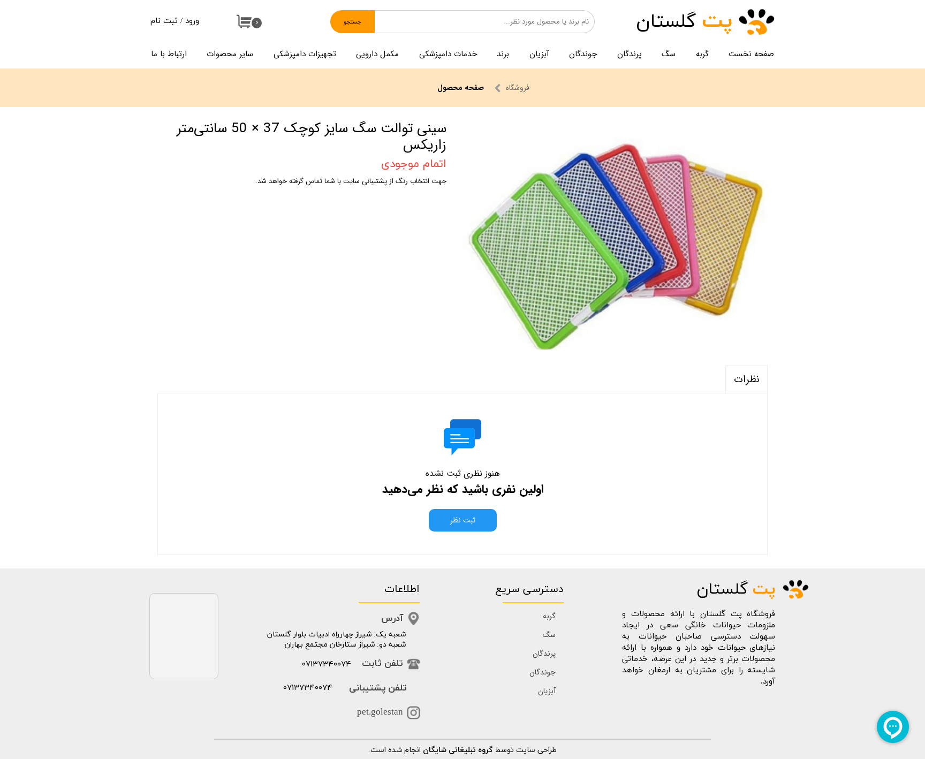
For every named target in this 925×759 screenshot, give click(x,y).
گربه (702, 54)
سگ (669, 54)
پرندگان (629, 54)
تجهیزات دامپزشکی (305, 54)
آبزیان (539, 54)
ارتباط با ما (169, 54)
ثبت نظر (462, 520)
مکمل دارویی (377, 54)
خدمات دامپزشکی (448, 54)
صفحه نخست (751, 54)
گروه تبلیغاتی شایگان (458, 750)
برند (503, 54)
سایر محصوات (230, 54)
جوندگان (583, 54)
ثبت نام (164, 21)
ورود (192, 21)
